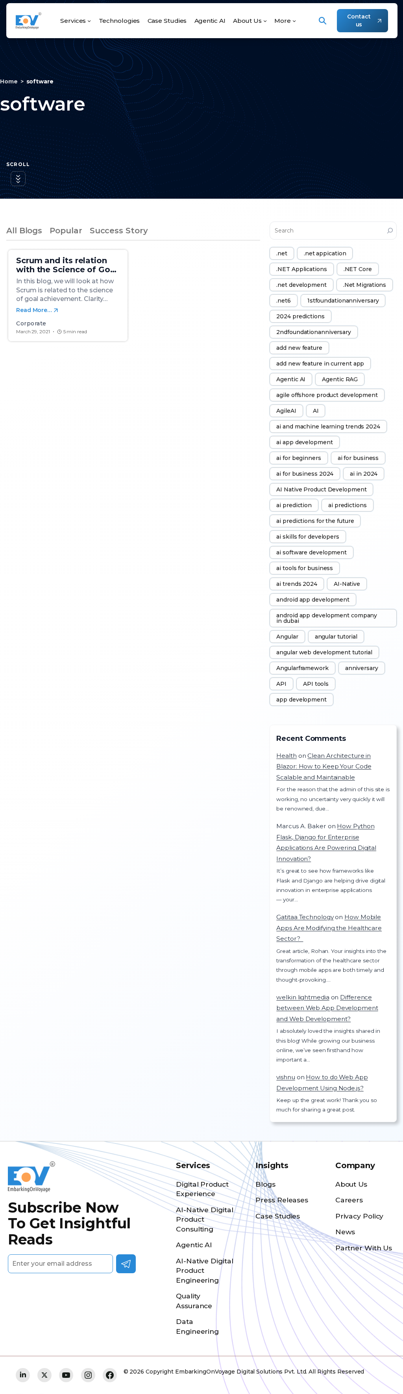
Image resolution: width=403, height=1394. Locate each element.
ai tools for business (304, 568)
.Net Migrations (364, 284)
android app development (312, 599)
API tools (316, 683)
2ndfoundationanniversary (313, 332)
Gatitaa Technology (304, 917)
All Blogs (24, 230)
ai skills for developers (307, 536)
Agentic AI (290, 379)
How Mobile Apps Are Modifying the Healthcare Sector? (329, 927)
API (281, 683)
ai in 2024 (363, 473)
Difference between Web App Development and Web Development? (327, 1008)
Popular (66, 230)
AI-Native (347, 583)
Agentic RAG (340, 379)
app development (301, 699)
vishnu (285, 1077)
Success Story (119, 230)
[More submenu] (294, 20)
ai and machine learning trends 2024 (328, 426)
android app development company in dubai (326, 618)
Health (286, 755)
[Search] (390, 230)
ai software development (311, 552)
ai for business (358, 458)
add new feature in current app (320, 363)
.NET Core (358, 269)
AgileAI (286, 410)
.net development (301, 284)
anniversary (361, 668)
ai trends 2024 (296, 583)
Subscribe (126, 1263)
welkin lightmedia (302, 997)
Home (9, 81)
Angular (287, 636)
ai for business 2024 (304, 473)
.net (281, 253)
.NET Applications (301, 269)
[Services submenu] (89, 20)
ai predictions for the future (315, 520)
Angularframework (302, 668)
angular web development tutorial (324, 652)
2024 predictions (300, 316)
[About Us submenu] (265, 20)
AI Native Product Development (321, 489)
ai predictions (347, 505)
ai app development (304, 442)
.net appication (325, 253)
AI (316, 410)
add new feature (299, 347)
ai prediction (294, 505)
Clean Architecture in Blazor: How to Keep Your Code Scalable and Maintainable (323, 766)
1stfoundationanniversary (343, 300)
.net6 (283, 300)
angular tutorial (336, 636)
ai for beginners (298, 458)
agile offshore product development (327, 395)
